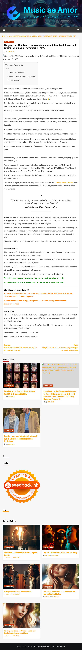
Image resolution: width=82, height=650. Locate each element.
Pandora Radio (9, 547)
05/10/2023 (11, 444)
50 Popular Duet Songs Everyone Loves (17, 591)
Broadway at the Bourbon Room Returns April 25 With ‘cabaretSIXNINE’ (19, 392)
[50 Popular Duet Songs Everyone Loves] (21, 576)
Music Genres (48, 586)
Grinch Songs (9, 42)
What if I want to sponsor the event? (22, 76)
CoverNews (50, 646)
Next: (60, 348)
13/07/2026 (16, 636)
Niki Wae (8, 558)
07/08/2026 (16, 594)
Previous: (20, 348)
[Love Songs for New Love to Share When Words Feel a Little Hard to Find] (61, 576)
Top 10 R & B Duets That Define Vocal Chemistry (60, 552)
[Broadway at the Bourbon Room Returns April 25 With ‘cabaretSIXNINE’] (21, 375)
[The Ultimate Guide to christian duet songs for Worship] (21, 537)
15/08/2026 (55, 555)
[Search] (78, 29)
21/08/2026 (16, 557)
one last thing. (14, 80)
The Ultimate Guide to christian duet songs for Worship (20, 553)
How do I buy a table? (17, 72)
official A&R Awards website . (49, 282)
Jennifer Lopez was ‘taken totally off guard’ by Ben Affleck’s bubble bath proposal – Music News (20, 439)
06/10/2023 (11, 397)
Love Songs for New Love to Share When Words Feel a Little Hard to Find (59, 592)
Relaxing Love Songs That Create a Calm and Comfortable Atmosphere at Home (19, 632)
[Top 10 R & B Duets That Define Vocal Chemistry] (61, 537)
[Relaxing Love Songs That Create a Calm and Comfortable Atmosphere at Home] (21, 615)
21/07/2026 (55, 597)
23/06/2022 (11, 51)
